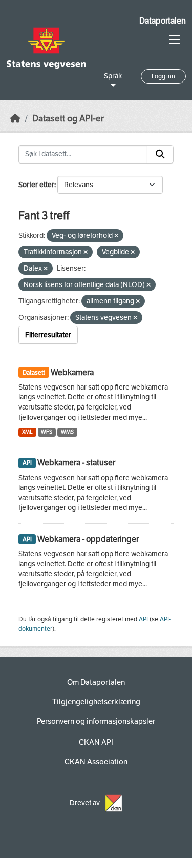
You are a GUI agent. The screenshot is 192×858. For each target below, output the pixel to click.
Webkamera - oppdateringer (88, 539)
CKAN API (96, 742)
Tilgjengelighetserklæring (96, 701)
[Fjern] (116, 236)
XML (27, 431)
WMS (67, 431)
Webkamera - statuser (76, 462)
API (143, 619)
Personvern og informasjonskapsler (96, 721)
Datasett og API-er (68, 118)
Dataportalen (162, 21)
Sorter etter (36, 184)
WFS (46, 431)
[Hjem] (15, 118)
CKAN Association (96, 761)
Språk (113, 76)
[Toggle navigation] (174, 39)
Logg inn (163, 76)
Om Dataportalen (96, 682)
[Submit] (160, 154)
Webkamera (72, 372)
